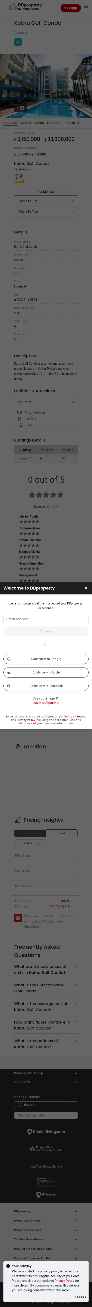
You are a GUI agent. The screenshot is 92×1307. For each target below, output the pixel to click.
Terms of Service (74, 716)
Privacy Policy (64, 1280)
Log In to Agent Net (46, 702)
